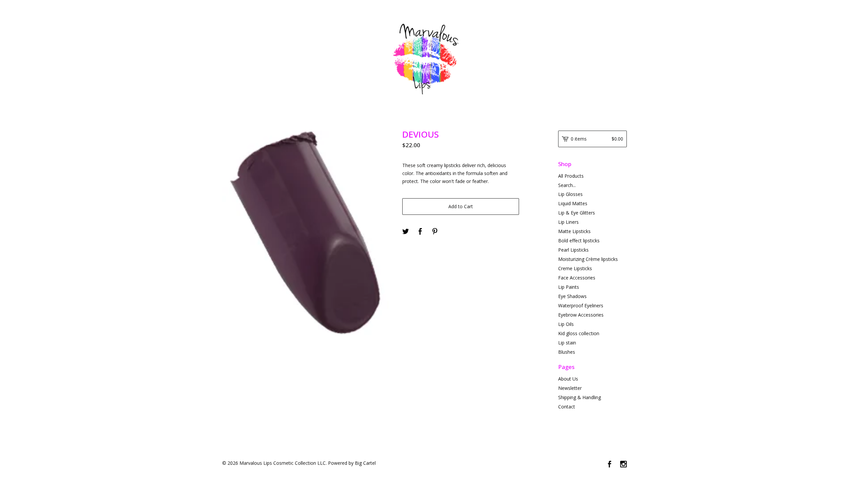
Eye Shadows (572, 296)
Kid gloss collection (578, 333)
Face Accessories (576, 277)
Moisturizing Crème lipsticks (588, 259)
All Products (571, 176)
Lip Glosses (570, 194)
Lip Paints (568, 287)
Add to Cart (460, 206)
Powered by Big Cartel (352, 463)
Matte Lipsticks (574, 231)
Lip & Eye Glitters (576, 213)
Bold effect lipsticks (579, 240)
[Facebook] (609, 464)
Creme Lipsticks (575, 268)
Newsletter (570, 388)
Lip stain (567, 342)
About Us (568, 379)
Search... (567, 185)
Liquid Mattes (572, 203)
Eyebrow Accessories (581, 315)
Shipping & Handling (579, 397)
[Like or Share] (420, 231)
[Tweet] (405, 231)
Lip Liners (568, 222)
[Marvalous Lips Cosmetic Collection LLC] (424, 58)
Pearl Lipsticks (573, 250)
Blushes (566, 352)
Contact (566, 406)
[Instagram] (623, 464)
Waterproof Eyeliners (580, 305)
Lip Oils (566, 324)
